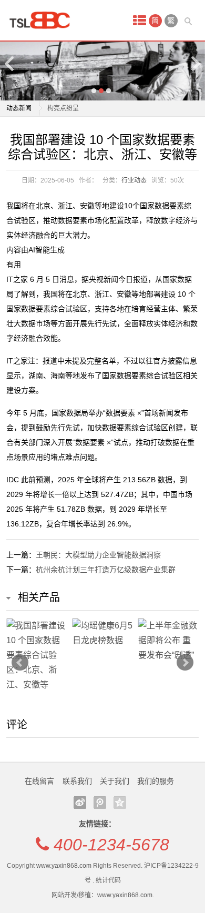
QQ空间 (120, 802)
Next (195, 63)
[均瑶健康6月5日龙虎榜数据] (103, 633)
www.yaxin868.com (63, 865)
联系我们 (77, 781)
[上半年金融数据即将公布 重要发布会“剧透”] (168, 640)
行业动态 (134, 180)
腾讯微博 (100, 802)
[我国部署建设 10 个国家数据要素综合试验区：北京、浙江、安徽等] (36, 655)
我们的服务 (155, 781)
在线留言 (39, 781)
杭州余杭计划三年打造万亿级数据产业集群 (106, 569)
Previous (10, 63)
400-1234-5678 (111, 844)
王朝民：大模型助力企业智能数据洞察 (98, 555)
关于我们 (114, 781)
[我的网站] (43, 20)
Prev (20, 662)
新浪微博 (80, 802)
